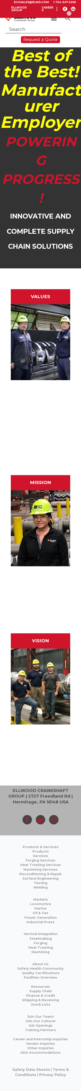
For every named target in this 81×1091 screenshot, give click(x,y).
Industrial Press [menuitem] (40, 922)
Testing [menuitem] (40, 883)
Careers (47, 9)
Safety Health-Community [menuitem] (40, 969)
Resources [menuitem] (40, 987)
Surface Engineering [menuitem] (40, 878)
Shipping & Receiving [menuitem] (40, 1000)
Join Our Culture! (40, 1021)
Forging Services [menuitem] (40, 860)
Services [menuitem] (40, 856)
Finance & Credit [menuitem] (40, 996)
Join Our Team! (40, 1017)
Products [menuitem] (40, 851)
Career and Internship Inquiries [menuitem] (40, 1039)
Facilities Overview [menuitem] (40, 977)
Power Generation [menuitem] (41, 918)
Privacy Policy (52, 1075)
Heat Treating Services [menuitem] (40, 865)
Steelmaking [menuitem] (40, 939)
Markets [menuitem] (40, 899)
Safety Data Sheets (31, 1070)
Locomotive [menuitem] (40, 904)
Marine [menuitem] (40, 908)
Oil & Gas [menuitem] (40, 913)
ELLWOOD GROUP (19, 9)
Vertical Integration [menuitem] (41, 934)
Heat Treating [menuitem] (40, 948)
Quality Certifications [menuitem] (40, 973)
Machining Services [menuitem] (40, 870)
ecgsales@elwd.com (31, 2)
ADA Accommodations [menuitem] (40, 1053)
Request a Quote (40, 39)
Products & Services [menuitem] (40, 847)
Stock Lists (40, 1005)
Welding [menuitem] (40, 887)
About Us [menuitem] (40, 964)
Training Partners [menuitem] (40, 1030)
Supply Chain (40, 991)
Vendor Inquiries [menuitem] (40, 1044)
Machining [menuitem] (41, 952)
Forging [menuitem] (40, 943)
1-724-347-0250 (64, 2)
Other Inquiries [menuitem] (40, 1048)
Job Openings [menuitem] (41, 1026)
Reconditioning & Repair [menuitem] (40, 874)
